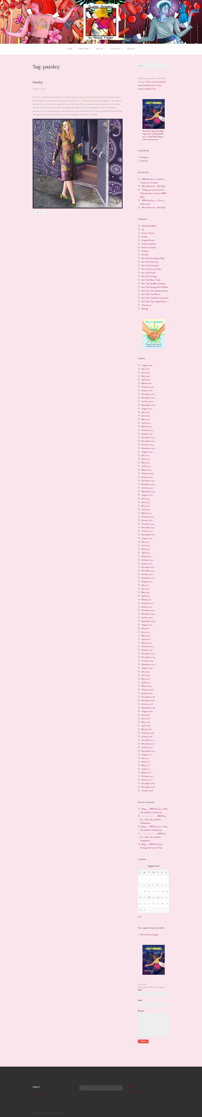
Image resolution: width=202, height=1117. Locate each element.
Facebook (144, 161)
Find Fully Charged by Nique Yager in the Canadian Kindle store (153, 134)
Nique (144, 809)
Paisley (38, 82)
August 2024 (146, 452)
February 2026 (147, 387)
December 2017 (148, 740)
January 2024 (146, 477)
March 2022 (146, 556)
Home (69, 49)
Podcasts (115, 49)
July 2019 (145, 671)
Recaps (99, 49)
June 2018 (145, 718)
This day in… (146, 305)
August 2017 (146, 754)
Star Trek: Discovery (149, 262)
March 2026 (146, 383)
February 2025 (147, 430)
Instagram (144, 157)
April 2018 (145, 725)
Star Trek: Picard (148, 272)
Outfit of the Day (148, 244)
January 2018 (146, 736)
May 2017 (145, 765)
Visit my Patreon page (149, 934)
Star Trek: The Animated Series (154, 291)
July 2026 (145, 369)
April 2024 (145, 466)
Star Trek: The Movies (150, 294)
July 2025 (145, 412)
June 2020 (145, 632)
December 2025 (148, 394)
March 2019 (146, 686)
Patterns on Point (148, 247)
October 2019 (147, 661)
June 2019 (145, 675)
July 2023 (145, 498)
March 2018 (146, 729)
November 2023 (148, 484)
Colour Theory (147, 233)
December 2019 (148, 653)
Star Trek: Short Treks (150, 280)
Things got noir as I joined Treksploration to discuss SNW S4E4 (153, 193)
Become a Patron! (39, 1093)
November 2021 (148, 570)
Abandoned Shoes (148, 226)
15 (167, 891)
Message (141, 1011)
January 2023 (146, 520)
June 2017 (145, 761)
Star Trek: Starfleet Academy (153, 283)
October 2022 (147, 531)
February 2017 (147, 776)
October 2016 (147, 790)
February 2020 (147, 646)
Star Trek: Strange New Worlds (154, 287)
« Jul (139, 917)
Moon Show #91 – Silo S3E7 (153, 186)
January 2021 (146, 607)
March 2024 (146, 470)
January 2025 (146, 434)
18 (149, 897)
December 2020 (148, 610)
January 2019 (146, 693)
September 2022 (148, 534)
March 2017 (146, 772)
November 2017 (148, 744)
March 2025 (146, 426)
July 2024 (145, 455)
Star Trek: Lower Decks (151, 269)
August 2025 (146, 408)
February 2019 (147, 689)
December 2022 (148, 524)
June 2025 (145, 415)
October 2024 (147, 444)
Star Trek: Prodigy (149, 276)
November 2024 (148, 441)
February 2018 (147, 733)
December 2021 (148, 567)
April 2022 (145, 553)
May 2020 (145, 635)
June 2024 (145, 459)
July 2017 (145, 758)
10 (145, 891)
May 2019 (145, 679)
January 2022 (146, 563)
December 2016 (148, 783)
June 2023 (145, 502)
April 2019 (145, 682)
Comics (144, 236)
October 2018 (147, 704)
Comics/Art (83, 49)
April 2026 (145, 379)
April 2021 (145, 596)
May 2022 (145, 549)
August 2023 (146, 495)
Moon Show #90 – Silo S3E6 (153, 207)
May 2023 (145, 506)
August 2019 (146, 668)
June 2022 (145, 545)
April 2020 (145, 639)
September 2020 (148, 621)
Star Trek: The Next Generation (155, 298)
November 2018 (148, 700)
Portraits (145, 254)
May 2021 (145, 592)
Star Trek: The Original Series (154, 301)
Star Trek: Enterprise (150, 265)
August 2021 (146, 581)
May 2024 (145, 462)
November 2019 (148, 657)
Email (140, 1000)
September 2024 (148, 448)
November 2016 (148, 787)
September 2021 (148, 578)
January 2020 (146, 650)
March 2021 (146, 599)
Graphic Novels (147, 240)
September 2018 (148, 707)
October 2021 (147, 574)
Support (131, 49)
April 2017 (145, 769)
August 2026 (146, 365)
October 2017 (147, 747)
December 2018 (148, 697)
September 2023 (148, 491)
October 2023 (147, 488)
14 (162, 891)
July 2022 (145, 542)
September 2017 (148, 751)
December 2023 (148, 480)
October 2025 (147, 401)
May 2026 (145, 376)
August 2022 (146, 538)
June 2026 (145, 372)
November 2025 (148, 398)
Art (142, 229)
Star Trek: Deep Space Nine (153, 258)
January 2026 (146, 390)
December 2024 (148, 437)
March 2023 (146, 513)
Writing (144, 309)
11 (149, 891)
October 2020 (147, 617)
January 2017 (146, 780)
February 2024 (147, 473)
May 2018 (145, 722)
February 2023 (147, 516)
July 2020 (145, 628)
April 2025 (145, 423)
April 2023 (145, 509)
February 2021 (147, 603)
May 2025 (145, 419)
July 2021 (145, 585)
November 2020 (148, 614)
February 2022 (147, 560)
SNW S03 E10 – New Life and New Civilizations (153, 820)
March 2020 (146, 643)
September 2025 (148, 405)
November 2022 (148, 527)
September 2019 (148, 664)
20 (158, 897)
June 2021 (145, 589)
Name (140, 990)
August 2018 (146, 711)
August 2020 (146, 625)
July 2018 (145, 715)
